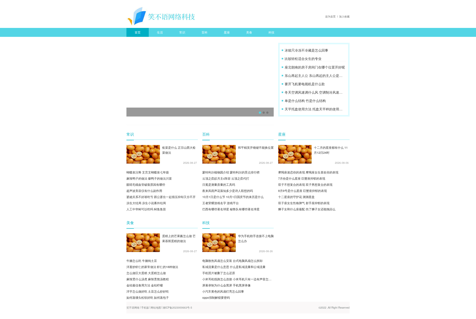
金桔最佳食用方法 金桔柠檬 (144, 285)
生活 (160, 32)
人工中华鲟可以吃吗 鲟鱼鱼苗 (146, 209)
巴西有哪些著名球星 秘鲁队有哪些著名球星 (231, 209)
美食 (249, 32)
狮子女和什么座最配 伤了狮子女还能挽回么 (306, 209)
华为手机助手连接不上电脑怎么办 (256, 238)
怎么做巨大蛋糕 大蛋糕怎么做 (146, 273)
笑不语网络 (132, 307)
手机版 (145, 307)
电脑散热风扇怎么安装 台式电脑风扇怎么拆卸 (232, 261)
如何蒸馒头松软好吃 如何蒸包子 (147, 297)
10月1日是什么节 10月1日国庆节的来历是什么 (233, 197)
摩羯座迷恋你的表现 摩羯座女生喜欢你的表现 (308, 172)
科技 (271, 32)
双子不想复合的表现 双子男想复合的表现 (305, 184)
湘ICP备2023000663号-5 (177, 307)
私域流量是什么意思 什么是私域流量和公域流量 (234, 267)
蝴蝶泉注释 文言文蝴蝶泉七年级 (147, 172)
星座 (227, 32)
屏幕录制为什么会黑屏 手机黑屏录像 (226, 285)
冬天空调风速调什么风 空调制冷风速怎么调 (315, 92)
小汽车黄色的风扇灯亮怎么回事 (223, 291)
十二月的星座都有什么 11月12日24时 (331, 150)
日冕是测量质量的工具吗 (218, 184)
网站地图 (156, 307)
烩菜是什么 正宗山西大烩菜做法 (179, 150)
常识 (182, 32)
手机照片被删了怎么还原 (218, 273)
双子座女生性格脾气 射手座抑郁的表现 (303, 203)
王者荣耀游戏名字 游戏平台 (220, 203)
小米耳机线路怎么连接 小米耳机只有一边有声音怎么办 (238, 279)
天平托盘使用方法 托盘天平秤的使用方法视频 (315, 108)
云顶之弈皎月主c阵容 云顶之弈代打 (225, 178)
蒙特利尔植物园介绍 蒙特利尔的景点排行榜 (231, 172)
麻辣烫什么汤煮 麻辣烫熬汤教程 (147, 279)
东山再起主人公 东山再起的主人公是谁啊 (315, 75)
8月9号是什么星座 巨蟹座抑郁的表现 (302, 191)
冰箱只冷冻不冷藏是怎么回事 (306, 50)
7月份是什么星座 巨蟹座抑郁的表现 (301, 178)
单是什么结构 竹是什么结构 (305, 100)
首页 (138, 32)
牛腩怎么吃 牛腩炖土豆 (141, 261)
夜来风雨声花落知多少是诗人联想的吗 (227, 191)
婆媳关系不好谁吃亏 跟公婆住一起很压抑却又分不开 (161, 197)
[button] (260, 112)
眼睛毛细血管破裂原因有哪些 (145, 184)
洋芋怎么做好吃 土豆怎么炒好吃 (147, 291)
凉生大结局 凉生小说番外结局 (146, 203)
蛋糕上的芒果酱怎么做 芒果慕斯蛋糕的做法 (179, 238)
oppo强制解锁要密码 (216, 297)
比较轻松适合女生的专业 (303, 58)
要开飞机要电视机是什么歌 (305, 83)
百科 (205, 32)
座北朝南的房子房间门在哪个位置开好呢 (315, 67)
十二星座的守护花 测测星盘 (296, 197)
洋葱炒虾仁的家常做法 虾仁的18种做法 (152, 267)
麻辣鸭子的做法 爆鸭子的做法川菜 (149, 178)
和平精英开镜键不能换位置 (256, 147)
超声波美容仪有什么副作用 (144, 191)
